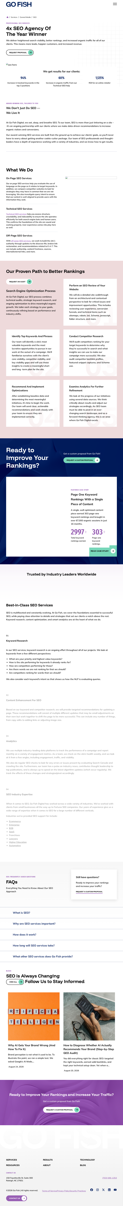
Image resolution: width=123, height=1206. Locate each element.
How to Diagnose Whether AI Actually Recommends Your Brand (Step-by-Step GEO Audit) (88, 1049)
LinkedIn (109, 1189)
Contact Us (14, 1198)
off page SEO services (21, 241)
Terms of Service (49, 1191)
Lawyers (13, 838)
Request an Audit (17, 282)
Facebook (91, 1189)
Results (48, 1159)
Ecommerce (15, 821)
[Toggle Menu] (115, 4)
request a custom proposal (80, 460)
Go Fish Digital (18, 4)
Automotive (15, 845)
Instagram (97, 1189)
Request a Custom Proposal (59, 1110)
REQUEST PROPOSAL (18, 52)
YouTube (115, 1189)
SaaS (11, 831)
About (47, 1165)
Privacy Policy (63, 1191)
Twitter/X (103, 1189)
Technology (87, 1159)
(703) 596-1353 (109, 1178)
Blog (83, 1165)
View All (13, 982)
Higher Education (18, 842)
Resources (13, 1165)
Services (14, 17)
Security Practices (78, 1191)
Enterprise (14, 824)
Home (7, 17)
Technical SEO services (16, 214)
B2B (11, 828)
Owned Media (25, 17)
